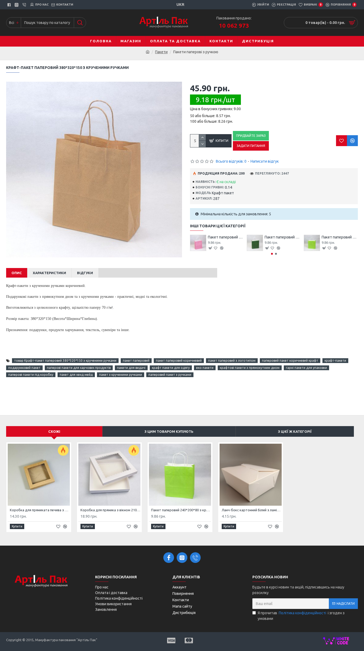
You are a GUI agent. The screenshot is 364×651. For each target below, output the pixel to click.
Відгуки (85, 273)
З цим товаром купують (168, 431)
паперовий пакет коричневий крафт (290, 360)
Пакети (161, 52)
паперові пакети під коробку (30, 374)
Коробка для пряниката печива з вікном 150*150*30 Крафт (40, 510)
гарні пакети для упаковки (306, 367)
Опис (16, 273)
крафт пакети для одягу (171, 367)
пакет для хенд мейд (76, 374)
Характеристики (49, 273)
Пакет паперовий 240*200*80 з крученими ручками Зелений (283, 237)
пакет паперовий (136, 360)
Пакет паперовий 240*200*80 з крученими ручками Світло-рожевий (226, 237)
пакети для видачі (131, 367)
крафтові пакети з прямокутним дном (250, 367)
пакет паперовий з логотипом (232, 360)
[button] (272, 254)
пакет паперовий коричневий (179, 360)
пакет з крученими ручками (120, 374)
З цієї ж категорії (295, 431)
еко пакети (204, 367)
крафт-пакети (335, 360)
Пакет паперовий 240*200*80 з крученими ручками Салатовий (340, 237)
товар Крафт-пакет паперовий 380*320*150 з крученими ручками (65, 360)
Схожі (54, 431)
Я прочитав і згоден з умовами (301, 616)
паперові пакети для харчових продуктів (79, 367)
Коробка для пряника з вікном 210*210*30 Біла (110, 510)
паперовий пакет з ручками (169, 374)
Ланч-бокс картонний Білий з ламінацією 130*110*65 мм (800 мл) (252, 510)
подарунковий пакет (24, 367)
